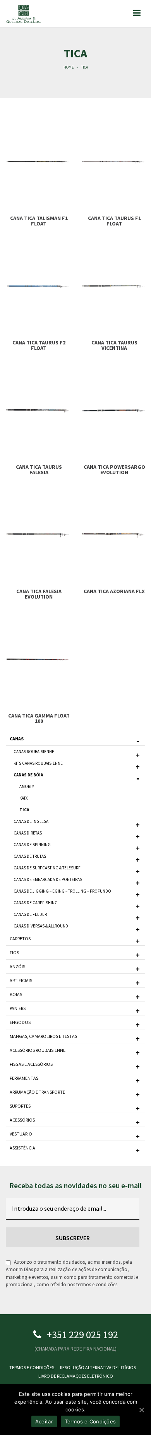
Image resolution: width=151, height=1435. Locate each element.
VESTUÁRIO (21, 1134)
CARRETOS (20, 938)
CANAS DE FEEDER (30, 914)
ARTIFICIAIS (21, 980)
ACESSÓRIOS (22, 1120)
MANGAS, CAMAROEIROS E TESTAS (43, 1036)
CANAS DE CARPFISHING (36, 902)
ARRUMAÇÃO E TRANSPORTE (37, 1092)
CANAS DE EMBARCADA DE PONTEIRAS (48, 879)
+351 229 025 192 (82, 1334)
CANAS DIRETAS (28, 833)
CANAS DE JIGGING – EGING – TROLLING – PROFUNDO (62, 891)
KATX (23, 798)
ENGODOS (20, 1022)
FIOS (14, 952)
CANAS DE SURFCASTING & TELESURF (47, 868)
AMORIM (26, 786)
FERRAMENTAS (24, 1078)
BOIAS (16, 994)
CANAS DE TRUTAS (30, 856)
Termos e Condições (31, 1367)
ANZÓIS (17, 966)
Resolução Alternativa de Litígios (98, 1367)
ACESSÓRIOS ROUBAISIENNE (37, 1050)
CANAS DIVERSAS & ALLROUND (41, 926)
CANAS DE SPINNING (32, 844)
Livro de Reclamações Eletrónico (75, 1376)
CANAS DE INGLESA (31, 821)
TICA (24, 809)
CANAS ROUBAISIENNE (34, 751)
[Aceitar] (141, 1410)
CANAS (17, 739)
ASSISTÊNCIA (22, 1148)
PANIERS (18, 1008)
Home (68, 67)
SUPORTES (20, 1106)
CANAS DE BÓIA (28, 775)
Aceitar (44, 1421)
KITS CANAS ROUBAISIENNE (38, 763)
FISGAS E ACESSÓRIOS (31, 1064)
